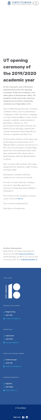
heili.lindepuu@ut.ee (29, 259)
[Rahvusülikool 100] (23, 3)
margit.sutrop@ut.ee (12, 318)
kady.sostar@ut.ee (26, 254)
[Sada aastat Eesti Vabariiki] (20, 290)
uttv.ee (20, 198)
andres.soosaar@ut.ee (12, 366)
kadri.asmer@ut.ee (11, 342)
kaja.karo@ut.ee (10, 390)
